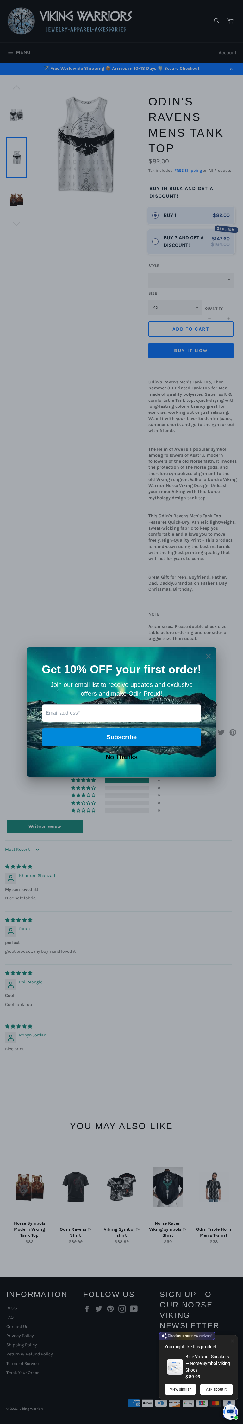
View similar (180, 1389)
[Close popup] (232, 1340)
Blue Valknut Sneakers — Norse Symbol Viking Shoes (207, 1363)
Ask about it (216, 1389)
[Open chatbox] (230, 1412)
